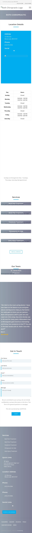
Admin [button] (14, 525)
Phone (3, 380)
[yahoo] (17, 51)
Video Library (7, 466)
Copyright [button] (11, 521)
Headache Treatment (11, 445)
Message (3, 387)
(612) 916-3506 (20, 3)
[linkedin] (20, 51)
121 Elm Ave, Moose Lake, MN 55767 (10, 1)
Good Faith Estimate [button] (7, 525)
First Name (4, 358)
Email (3, 373)
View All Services (16, 252)
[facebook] (8, 51)
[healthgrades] (14, 51)
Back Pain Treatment (10, 439)
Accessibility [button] (5, 521)
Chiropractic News (9, 465)
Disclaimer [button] (18, 521)
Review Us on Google (9, 512)
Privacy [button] (24, 521)
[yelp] (11, 51)
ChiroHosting (20, 530)
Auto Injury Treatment (11, 451)
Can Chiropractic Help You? (11, 463)
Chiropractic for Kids (10, 448)
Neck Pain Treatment (10, 442)
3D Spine (6, 461)
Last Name (4, 365)
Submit (16, 414)
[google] (5, 51)
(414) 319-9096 (28, 3)
